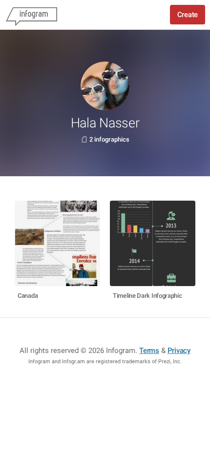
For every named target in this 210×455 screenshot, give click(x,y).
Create (187, 14)
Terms (149, 350)
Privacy (179, 350)
